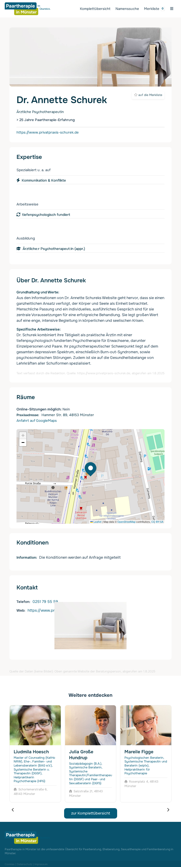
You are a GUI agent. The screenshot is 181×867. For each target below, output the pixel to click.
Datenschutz (24, 864)
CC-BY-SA (157, 521)
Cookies (10, 864)
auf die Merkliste (149, 95)
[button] (22, 435)
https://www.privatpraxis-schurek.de (47, 132)
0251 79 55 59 (45, 601)
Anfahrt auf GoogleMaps (36, 420)
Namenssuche (127, 8)
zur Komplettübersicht (90, 813)
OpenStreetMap (126, 521)
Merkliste (151, 8)
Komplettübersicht (95, 8)
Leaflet (97, 521)
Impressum (41, 864)
